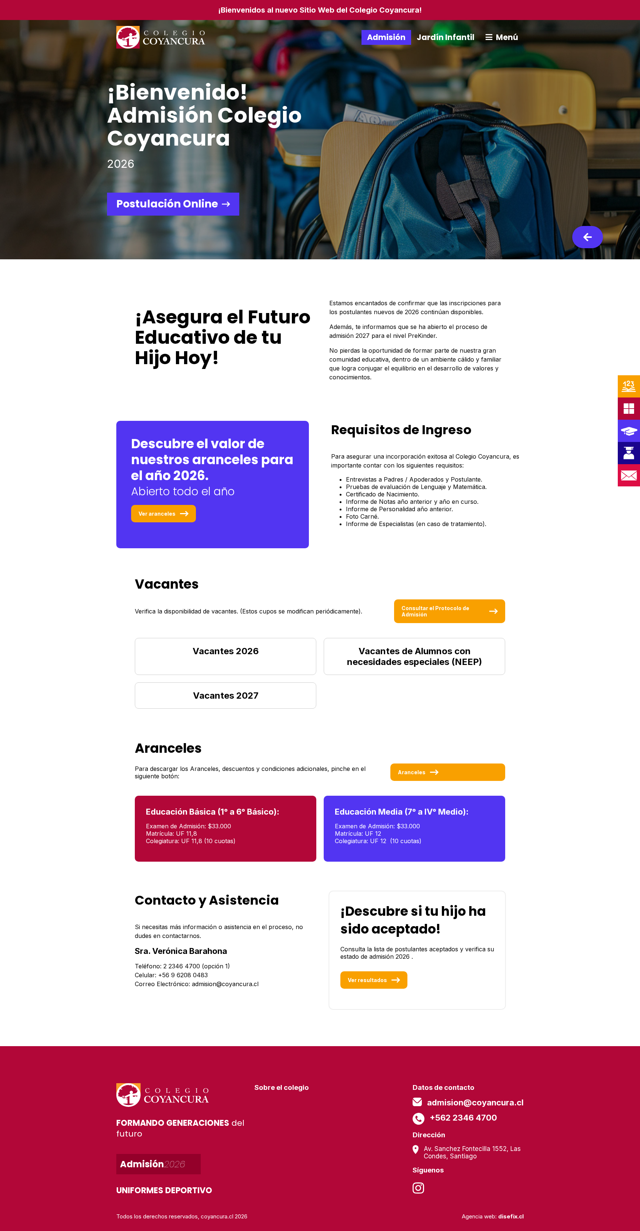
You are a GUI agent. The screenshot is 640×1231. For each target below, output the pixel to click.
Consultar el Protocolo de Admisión (435, 611)
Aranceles (412, 772)
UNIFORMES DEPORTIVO (164, 1190)
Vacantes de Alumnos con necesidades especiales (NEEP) (414, 656)
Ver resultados (367, 980)
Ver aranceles (157, 513)
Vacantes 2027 (226, 695)
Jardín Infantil (445, 37)
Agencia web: (493, 1216)
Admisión (386, 37)
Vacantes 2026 (226, 651)
